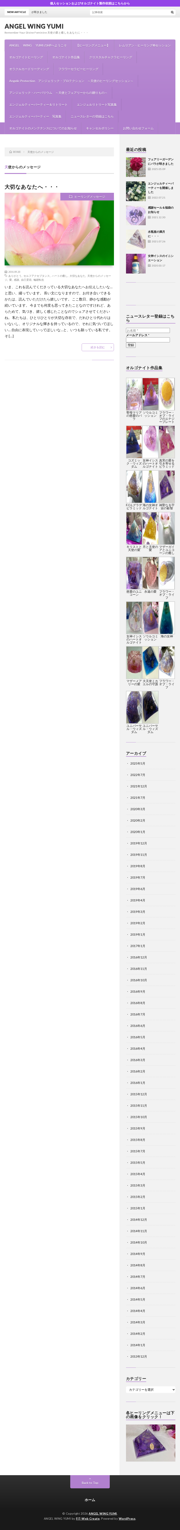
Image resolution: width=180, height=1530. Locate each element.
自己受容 (26, 279)
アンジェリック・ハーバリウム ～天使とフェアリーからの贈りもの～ (58, 93)
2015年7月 (137, 1151)
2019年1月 (137, 934)
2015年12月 (138, 1094)
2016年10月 (138, 980)
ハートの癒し (60, 275)
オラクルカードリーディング (29, 69)
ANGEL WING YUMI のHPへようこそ (38, 45)
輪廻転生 (39, 279)
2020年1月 (137, 832)
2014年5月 (137, 1299)
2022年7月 (137, 775)
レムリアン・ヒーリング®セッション (145, 45)
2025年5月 (137, 763)
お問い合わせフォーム (138, 128)
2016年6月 (137, 1026)
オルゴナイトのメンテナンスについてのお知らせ (43, 128)
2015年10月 (138, 1117)
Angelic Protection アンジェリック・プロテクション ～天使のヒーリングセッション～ (71, 81)
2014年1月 (137, 1345)
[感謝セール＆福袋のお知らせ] (136, 215)
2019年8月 (137, 866)
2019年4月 (137, 900)
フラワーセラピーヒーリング (78, 69)
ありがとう (15, 275)
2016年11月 (138, 969)
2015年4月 (137, 1174)
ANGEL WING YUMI (34, 26)
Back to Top (90, 1483)
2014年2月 (137, 1333)
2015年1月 (137, 1208)
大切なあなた (77, 275)
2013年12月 (138, 1356)
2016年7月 (137, 1014)
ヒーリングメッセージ (89, 196)
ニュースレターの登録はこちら (92, 116)
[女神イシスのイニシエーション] (136, 263)
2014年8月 (137, 1265)
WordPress (127, 1518)
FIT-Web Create (88, 1518)
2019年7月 (137, 877)
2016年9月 (137, 991)
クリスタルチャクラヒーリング (110, 57)
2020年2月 (137, 820)
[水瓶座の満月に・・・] (136, 239)
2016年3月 (137, 1060)
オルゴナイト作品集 (66, 57)
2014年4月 (137, 1311)
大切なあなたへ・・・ (32, 186)
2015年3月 (137, 1185)
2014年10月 (138, 1242)
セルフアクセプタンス (36, 275)
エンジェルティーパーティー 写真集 (35, 116)
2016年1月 (137, 1083)
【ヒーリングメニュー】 (93, 45)
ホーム (90, 1500)
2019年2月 (137, 923)
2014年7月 (137, 1276)
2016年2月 (137, 1071)
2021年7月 (137, 797)
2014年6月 (137, 1288)
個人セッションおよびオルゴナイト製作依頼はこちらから (90, 3)
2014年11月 (138, 1231)
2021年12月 (138, 786)
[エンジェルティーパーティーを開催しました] (136, 191)
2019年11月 (138, 854)
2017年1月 (137, 946)
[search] (172, 12)
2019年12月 (138, 843)
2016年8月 (137, 1003)
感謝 (16, 279)
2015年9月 (137, 1128)
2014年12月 (138, 1219)
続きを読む (98, 347)
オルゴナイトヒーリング (26, 57)
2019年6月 (137, 889)
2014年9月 (137, 1254)
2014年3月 (137, 1322)
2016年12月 (138, 957)
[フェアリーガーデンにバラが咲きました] (136, 167)
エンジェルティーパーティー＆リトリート (38, 104)
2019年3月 (137, 911)
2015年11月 (138, 1105)
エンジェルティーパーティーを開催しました (161, 188)
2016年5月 (137, 1037)
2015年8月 (137, 1140)
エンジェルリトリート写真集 (97, 104)
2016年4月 (137, 1048)
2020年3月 (137, 809)
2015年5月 (137, 1162)
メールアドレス (137, 335)
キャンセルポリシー (100, 128)
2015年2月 (137, 1197)
